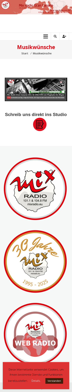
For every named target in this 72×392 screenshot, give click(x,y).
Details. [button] (36, 380)
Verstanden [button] (54, 380)
